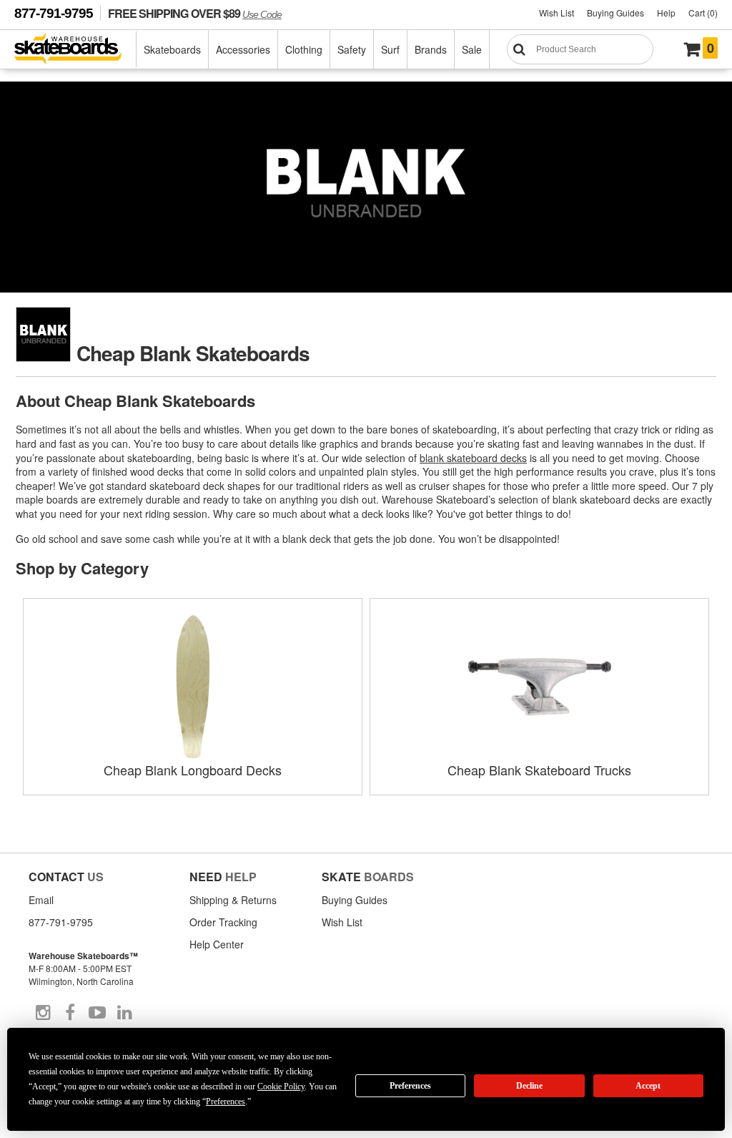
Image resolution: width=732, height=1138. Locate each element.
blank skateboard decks (473, 458)
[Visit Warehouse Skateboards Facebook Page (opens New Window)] (70, 1013)
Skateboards (172, 49)
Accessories (243, 49)
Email (41, 900)
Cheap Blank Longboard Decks (193, 769)
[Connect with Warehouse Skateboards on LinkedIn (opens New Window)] (124, 1013)
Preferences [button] (225, 1102)
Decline (529, 1086)
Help (666, 12)
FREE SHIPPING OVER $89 (195, 13)
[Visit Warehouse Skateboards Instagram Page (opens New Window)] (43, 1013)
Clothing (303, 49)
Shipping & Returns (233, 900)
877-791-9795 (53, 13)
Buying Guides (615, 12)
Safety (351, 49)
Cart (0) (703, 12)
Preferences (410, 1086)
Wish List (556, 12)
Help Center (216, 944)
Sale (472, 49)
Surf (390, 49)
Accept (648, 1086)
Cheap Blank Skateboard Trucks (539, 769)
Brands (431, 49)
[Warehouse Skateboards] (75, 49)
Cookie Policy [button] (281, 1086)
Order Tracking (223, 922)
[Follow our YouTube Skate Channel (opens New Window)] (97, 1013)
